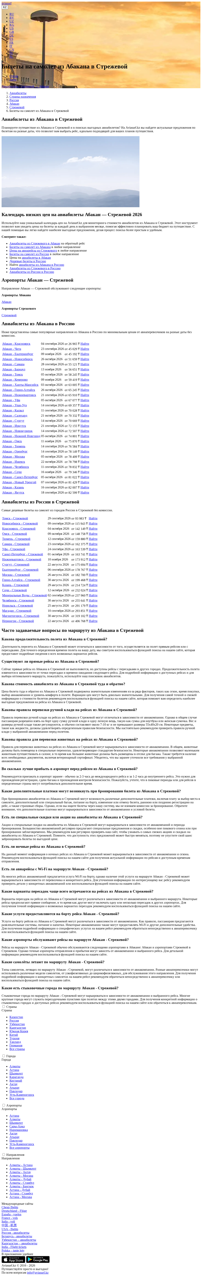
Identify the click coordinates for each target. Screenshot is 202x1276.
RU (11, 14)
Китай (13, 1034)
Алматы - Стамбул (21, 1182)
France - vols (10, 1218)
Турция (14, 1038)
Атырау (14, 1087)
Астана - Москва (20, 1197)
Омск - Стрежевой (14, 533)
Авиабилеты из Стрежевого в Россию (35, 268)
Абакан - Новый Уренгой (19, 482)
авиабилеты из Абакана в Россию (41, 264)
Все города (16, 1098)
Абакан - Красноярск (16, 343)
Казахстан (16, 1017)
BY (11, 17)
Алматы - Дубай (20, 1179)
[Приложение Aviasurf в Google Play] (38, 1262)
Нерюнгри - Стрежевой (18, 621)
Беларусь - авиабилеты (17, 1236)
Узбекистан (17, 1024)
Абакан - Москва (13, 456)
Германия (15, 1045)
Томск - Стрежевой (15, 518)
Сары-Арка (17, 1126)
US (11, 28)
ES (11, 39)
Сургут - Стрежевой (15, 564)
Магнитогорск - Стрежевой (20, 615)
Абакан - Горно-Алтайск (18, 390)
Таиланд (15, 1042)
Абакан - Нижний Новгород (21, 436)
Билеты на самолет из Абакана (30, 247)
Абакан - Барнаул (13, 369)
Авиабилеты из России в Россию (31, 272)
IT (10, 46)
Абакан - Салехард (14, 415)
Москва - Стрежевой (16, 574)
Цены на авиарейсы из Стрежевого (33, 250)
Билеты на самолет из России (29, 254)
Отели (13, 76)
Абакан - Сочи (12, 472)
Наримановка (18, 1130)
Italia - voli (8, 1221)
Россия (14, 100)
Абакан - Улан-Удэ (14, 405)
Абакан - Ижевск (13, 461)
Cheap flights (10, 1207)
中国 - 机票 (9, 1225)
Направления (15, 1154)
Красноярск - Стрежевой (19, 528)
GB (11, 32)
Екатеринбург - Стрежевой (20, 569)
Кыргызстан (17, 1027)
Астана (14, 1070)
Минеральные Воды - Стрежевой (24, 595)
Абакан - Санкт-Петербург (20, 477)
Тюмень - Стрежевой (16, 539)
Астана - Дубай (19, 1190)
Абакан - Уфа (11, 400)
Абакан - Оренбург (15, 451)
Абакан (14, 103)
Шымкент (16, 1073)
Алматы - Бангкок (21, 1186)
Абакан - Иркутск (14, 425)
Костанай (15, 1080)
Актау (13, 1084)
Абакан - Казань (13, 487)
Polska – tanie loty (13, 1250)
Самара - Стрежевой (16, 544)
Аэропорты (14, 1105)
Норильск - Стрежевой (17, 605)
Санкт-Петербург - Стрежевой (22, 554)
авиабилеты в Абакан (36, 257)
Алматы (14, 1066)
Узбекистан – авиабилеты (19, 1239)
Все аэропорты (19, 1147)
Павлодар (15, 1091)
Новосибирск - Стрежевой (20, 523)
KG (11, 24)
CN (11, 49)
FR (11, 42)
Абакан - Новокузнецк (17, 431)
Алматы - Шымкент (22, 1168)
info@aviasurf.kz (38, 1272)
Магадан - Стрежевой (16, 610)
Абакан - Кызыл (13, 410)
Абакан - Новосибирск (17, 359)
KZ (5, 7)
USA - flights (10, 1229)
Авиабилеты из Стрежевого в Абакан (34, 243)
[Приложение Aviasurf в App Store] (14, 1262)
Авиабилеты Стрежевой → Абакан (25, 86)
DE (11, 35)
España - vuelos (11, 1214)
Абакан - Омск (12, 441)
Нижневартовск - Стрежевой (21, 559)
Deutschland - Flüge (14, 1210)
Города (11, 1056)
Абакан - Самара (13, 364)
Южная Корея (18, 1031)
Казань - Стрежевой (15, 585)
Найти (84, 343)
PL (11, 56)
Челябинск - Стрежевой (18, 600)
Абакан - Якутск (13, 492)
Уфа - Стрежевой (13, 549)
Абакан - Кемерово (15, 379)
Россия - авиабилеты (15, 1232)
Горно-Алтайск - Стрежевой (21, 580)
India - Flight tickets (14, 1247)
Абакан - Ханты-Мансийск (20, 384)
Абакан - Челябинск (15, 466)
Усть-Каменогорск (21, 1094)
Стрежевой (16, 107)
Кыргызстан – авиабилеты (19, 1243)
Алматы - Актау (20, 1172)
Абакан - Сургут (13, 420)
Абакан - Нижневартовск (19, 395)
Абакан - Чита (11, 348)
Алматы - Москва (21, 1175)
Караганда (16, 1077)
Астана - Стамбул (21, 1193)
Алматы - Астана (21, 1165)
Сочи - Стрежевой (14, 590)
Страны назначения (22, 96)
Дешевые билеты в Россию (27, 261)
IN (11, 53)
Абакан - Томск (12, 374)
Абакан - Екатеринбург (17, 354)
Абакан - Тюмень (13, 446)
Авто (12, 79)
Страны (11, 1006)
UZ (11, 21)
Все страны (17, 1049)
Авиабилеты (17, 93)
